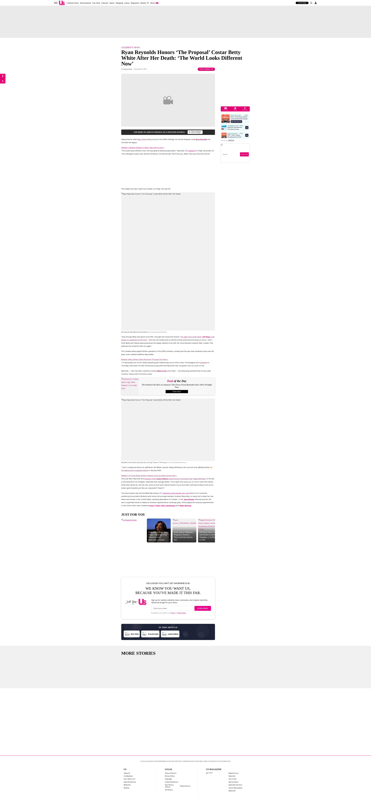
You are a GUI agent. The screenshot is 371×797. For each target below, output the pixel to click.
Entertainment (85, 3)
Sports (111, 3)
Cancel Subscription (235, 788)
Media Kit (127, 785)
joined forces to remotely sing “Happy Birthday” (187, 479)
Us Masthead (128, 776)
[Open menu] (55, 3)
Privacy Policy (182, 613)
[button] (311, 3)
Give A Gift (232, 779)
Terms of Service (170, 773)
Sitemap (126, 788)
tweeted (191, 151)
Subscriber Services (235, 785)
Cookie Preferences (171, 782)
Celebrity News (73, 3)
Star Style (96, 3)
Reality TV (144, 3)
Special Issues (233, 782)
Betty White (141, 139)
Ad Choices (169, 790)
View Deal (176, 391)
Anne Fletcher (189, 499)
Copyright (168, 779)
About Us (127, 773)
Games (127, 3)
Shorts (152, 3)
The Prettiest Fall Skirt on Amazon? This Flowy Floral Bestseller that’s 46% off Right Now (177, 386)
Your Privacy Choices (169, 786)
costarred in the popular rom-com (175, 493)
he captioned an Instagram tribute (134, 470)
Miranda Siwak (127, 69)
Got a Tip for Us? (129, 779)
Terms (173, 613)
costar (150, 479)
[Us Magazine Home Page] (62, 3)
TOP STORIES (205, 69)
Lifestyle (104, 3)
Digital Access (233, 773)
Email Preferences (130, 782)
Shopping (119, 3)
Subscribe (302, 3)
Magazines (135, 3)
